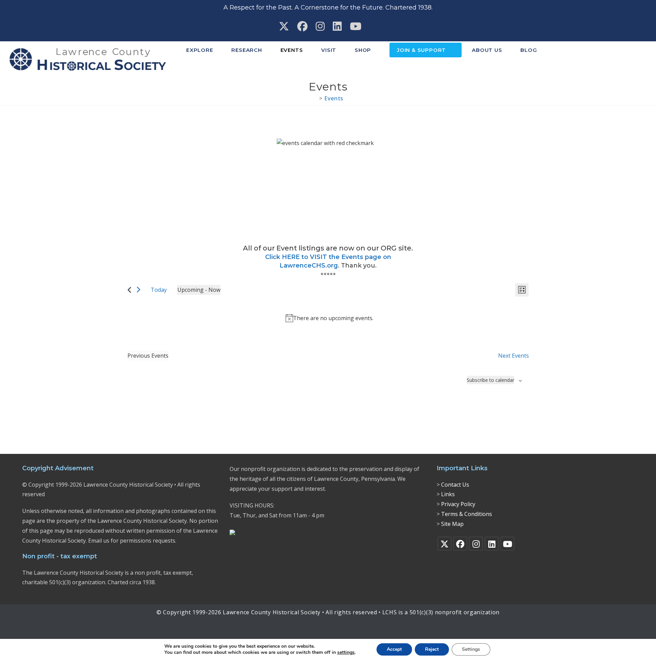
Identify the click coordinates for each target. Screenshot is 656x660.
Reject (432, 649)
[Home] (315, 98)
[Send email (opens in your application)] (374, 26)
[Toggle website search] (557, 50)
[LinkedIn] (491, 543)
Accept (394, 649)
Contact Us (455, 484)
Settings (471, 649)
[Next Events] (138, 289)
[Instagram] (476, 543)
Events (333, 98)
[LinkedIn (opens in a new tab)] (337, 26)
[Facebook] (460, 543)
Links (448, 494)
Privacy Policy (458, 504)
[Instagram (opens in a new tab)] (320, 26)
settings (346, 652)
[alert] (329, 318)
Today (159, 289)
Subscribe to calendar (490, 380)
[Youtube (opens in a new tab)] (356, 26)
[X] (444, 543)
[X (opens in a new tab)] (284, 26)
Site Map (452, 524)
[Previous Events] (129, 289)
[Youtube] (507, 543)
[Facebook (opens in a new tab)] (302, 26)
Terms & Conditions (466, 514)
